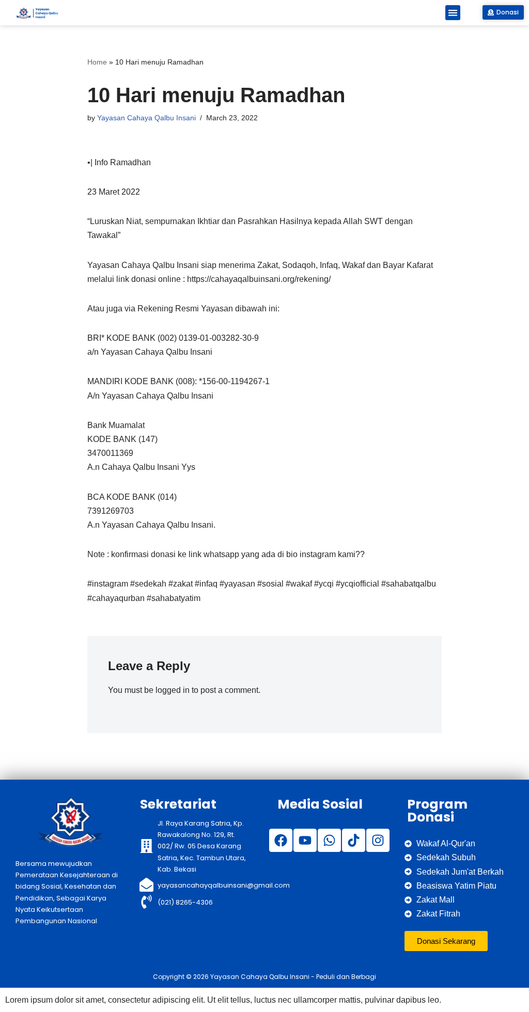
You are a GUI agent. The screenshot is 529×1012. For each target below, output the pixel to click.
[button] (452, 12)
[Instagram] (378, 840)
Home (97, 62)
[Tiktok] (353, 840)
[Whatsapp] (329, 840)
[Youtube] (305, 840)
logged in (172, 690)
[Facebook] (280, 840)
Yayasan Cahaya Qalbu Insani (146, 118)
